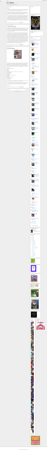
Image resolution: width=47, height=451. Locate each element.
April (33, 252)
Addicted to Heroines (34, 204)
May (32, 251)
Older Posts (27, 89)
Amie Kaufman (33, 137)
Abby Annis (33, 148)
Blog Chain (33, 205)
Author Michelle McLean (35, 118)
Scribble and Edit (13, 64)
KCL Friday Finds (36, 79)
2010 (32, 256)
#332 (32, 76)
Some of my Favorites (32, 320)
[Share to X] (21, 22)
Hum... (8, 8)
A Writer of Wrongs (34, 196)
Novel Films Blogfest (11, 48)
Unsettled (33, 170)
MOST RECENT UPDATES (35, 140)
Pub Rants (33, 207)
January (33, 255)
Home (18, 89)
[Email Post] (18, 22)
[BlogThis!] (20, 22)
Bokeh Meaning (33, 63)
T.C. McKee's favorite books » (32, 433)
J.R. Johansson (34, 87)
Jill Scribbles (33, 193)
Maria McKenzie (34, 52)
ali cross (33, 188)
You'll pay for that (33, 219)
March (33, 253)
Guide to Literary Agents (35, 225)
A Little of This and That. (11, 26)
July (32, 249)
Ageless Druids (34, 221)
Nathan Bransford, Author (35, 121)
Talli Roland (33, 153)
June (33, 250)
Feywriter (33, 97)
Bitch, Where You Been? (34, 168)
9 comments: (16, 22)
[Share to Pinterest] (22, 22)
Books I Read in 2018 (37, 98)
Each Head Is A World (34, 213)
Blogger (27, 449)
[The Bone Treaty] (32, 231)
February (33, 254)
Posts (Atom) (19, 91)
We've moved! (33, 202)
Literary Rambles (34, 42)
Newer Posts (8, 89)
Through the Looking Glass (35, 218)
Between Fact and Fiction (35, 92)
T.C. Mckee (10, 3)
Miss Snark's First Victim (35, 47)
